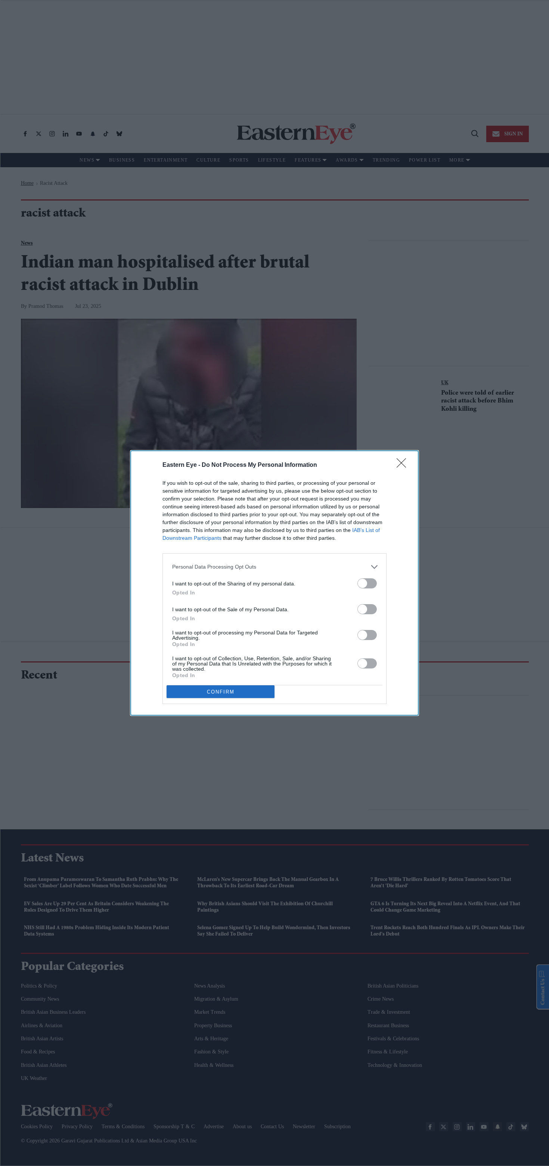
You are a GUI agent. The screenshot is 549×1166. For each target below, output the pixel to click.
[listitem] (274, 567)
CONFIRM (221, 692)
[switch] (367, 583)
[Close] (404, 465)
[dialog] (274, 583)
